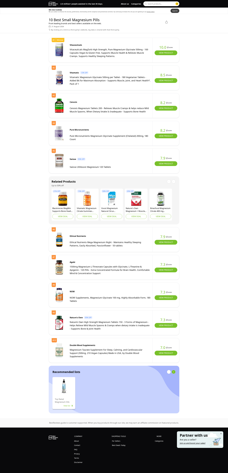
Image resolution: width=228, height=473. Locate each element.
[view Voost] (111, 198)
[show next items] (174, 372)
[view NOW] (59, 295)
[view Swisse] (59, 161)
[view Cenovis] (59, 106)
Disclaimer (78, 462)
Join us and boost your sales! (192, 443)
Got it (174, 10)
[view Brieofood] (160, 198)
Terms (76, 458)
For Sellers (116, 441)
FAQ (75, 449)
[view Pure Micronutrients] (59, 133)
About (76, 441)
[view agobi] (59, 267)
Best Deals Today (118, 445)
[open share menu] (166, 22)
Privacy (77, 454)
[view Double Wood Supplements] (59, 350)
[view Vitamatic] (59, 78)
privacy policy (150, 12)
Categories (136, 4)
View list (67, 406)
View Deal (63, 216)
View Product (166, 53)
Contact (77, 445)
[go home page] (53, 4)
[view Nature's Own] (136, 198)
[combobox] (161, 3)
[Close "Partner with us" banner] (221, 433)
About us (125, 4)
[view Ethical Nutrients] (59, 240)
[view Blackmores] (63, 198)
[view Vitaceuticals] (59, 50)
